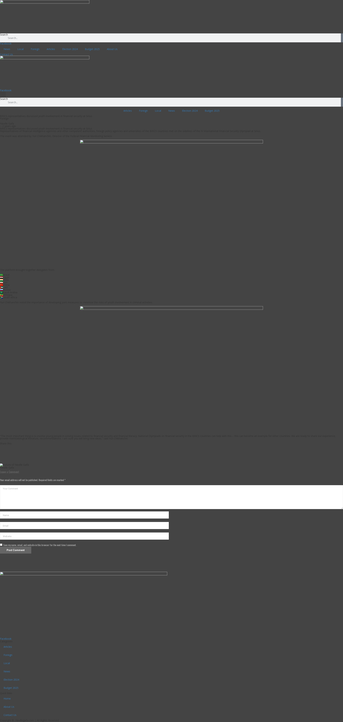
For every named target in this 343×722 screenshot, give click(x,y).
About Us (112, 49)
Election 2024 (70, 49)
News (7, 49)
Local (20, 49)
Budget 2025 (92, 49)
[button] (3, 95)
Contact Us (10, 715)
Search (4, 34)
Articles (51, 49)
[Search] (342, 37)
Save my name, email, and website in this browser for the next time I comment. (39, 545)
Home (7, 698)
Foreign (35, 49)
